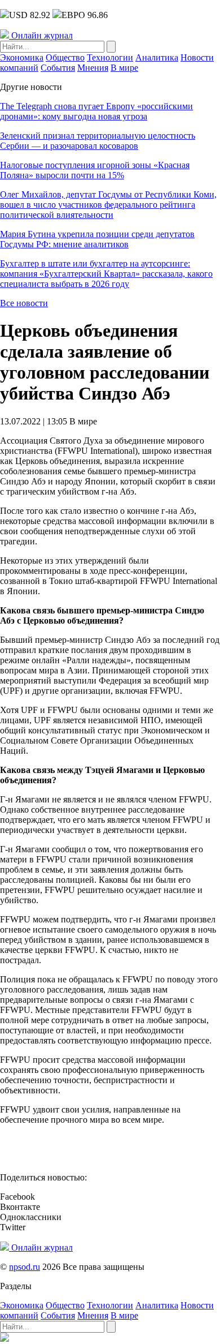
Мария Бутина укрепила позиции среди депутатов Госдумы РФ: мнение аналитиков (97, 239)
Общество (65, 57)
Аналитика (156, 57)
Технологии (110, 57)
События (58, 67)
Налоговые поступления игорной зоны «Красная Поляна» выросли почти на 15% (95, 170)
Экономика (21, 57)
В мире (124, 67)
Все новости (24, 303)
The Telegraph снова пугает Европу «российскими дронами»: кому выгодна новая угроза (96, 111)
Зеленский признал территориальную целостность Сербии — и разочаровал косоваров (97, 141)
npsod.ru (24, 1267)
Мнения (92, 67)
